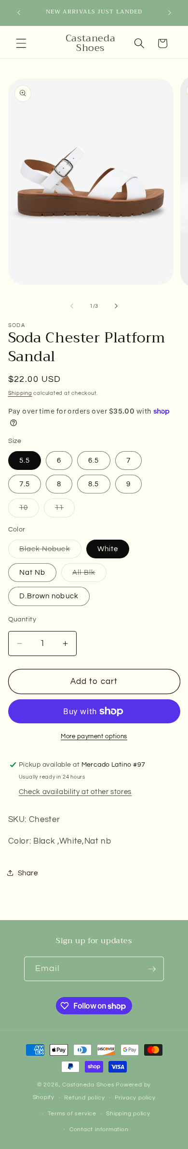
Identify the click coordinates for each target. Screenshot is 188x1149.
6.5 (93, 460)
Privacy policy (135, 1098)
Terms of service (72, 1114)
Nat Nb (32, 572)
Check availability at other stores (75, 791)
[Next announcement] (169, 13)
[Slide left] (71, 306)
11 (65, 510)
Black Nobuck (50, 551)
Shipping (20, 393)
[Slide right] (116, 306)
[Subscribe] (151, 969)
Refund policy (84, 1098)
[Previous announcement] (18, 13)
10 (29, 510)
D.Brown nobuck (49, 596)
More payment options (94, 736)
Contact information (99, 1129)
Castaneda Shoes (88, 1085)
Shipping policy (128, 1114)
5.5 (24, 460)
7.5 (24, 484)
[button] (21, 43)
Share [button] (28, 873)
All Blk (89, 575)
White (108, 549)
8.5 (93, 484)
